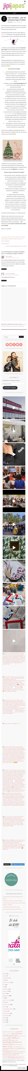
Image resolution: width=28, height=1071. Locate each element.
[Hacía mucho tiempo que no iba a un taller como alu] (14, 687)
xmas (16, 1059)
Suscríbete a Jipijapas (10, 387)
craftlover (5, 1033)
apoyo (5, 237)
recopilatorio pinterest (8, 1009)
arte (11, 1031)
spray (22, 1056)
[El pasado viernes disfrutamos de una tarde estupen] (14, 594)
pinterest (6, 1054)
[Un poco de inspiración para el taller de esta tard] (14, 617)
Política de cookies (13, 1065)
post (21, 121)
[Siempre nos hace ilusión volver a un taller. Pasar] (14, 664)
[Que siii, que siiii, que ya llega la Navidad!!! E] (14, 827)
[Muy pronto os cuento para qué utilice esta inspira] (14, 571)
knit (15, 1048)
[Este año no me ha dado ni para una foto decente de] (14, 757)
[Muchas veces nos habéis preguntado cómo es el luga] (14, 641)
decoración (12, 1036)
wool (11, 1059)
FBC (17, 73)
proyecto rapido (6, 1004)
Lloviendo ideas (8, 113)
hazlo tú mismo (12, 1043)
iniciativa (10, 238)
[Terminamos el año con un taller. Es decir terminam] (14, 711)
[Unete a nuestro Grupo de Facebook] (14, 929)
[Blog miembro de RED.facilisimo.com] (14, 964)
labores (21, 1048)
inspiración (7, 1048)
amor (2, 237)
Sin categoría (6, 1015)
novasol (6, 1053)
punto (16, 1054)
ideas (7, 1046)
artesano (13, 237)
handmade (22, 237)
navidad (15, 238)
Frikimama (3, 34)
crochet (10, 1033)
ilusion (2, 238)
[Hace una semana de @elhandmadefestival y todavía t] (14, 454)
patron (4, 1002)
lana (5, 1050)
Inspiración (5, 991)
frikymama (8, 256)
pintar (20, 1053)
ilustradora (19, 1046)
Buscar (21, 336)
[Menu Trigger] (25, 1)
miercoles (16, 1051)
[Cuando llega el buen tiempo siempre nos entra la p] (14, 431)
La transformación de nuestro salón (11, 907)
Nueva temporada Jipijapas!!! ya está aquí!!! (16, 246)
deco (4, 984)
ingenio (6, 238)
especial (17, 237)
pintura (11, 1054)
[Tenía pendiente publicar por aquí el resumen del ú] (14, 501)
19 (4, 17)
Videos (4, 1022)
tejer (11, 1057)
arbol (9, 237)
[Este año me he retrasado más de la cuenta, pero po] (14, 780)
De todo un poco (7, 982)
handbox (14, 1040)
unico (22, 238)
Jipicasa (4, 993)
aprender (6, 1031)
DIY (3, 986)
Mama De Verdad (9, 273)
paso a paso (13, 1053)
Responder (4, 269)
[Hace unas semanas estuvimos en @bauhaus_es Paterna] (14, 407)
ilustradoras (5, 989)
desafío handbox (21, 1035)
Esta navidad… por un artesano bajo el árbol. (17, 18)
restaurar (5, 1011)
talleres (4, 1017)
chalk (14, 1031)
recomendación (9, 1056)
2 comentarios (6, 241)
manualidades (8, 1051)
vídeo (7, 1059)
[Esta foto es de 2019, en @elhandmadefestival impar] (14, 477)
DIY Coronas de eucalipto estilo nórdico (12, 909)
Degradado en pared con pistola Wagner (12, 900)
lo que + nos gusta (17, 22)
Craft (4, 980)
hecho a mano (17, 1044)
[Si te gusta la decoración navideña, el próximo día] (14, 804)
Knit (4, 998)
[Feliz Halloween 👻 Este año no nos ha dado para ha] (14, 850)
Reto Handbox (6, 1013)
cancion (4, 975)
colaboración (6, 978)
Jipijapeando (6, 995)
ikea (14, 1046)
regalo (18, 238)
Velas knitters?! (5, 243)
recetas (4, 1006)
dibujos (5, 1038)
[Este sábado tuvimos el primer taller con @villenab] (14, 524)
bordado (5, 973)
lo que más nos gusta (13, 1050)
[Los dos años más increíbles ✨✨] (14, 734)
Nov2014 (4, 19)
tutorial (4, 1020)
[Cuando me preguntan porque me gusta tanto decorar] (14, 547)
